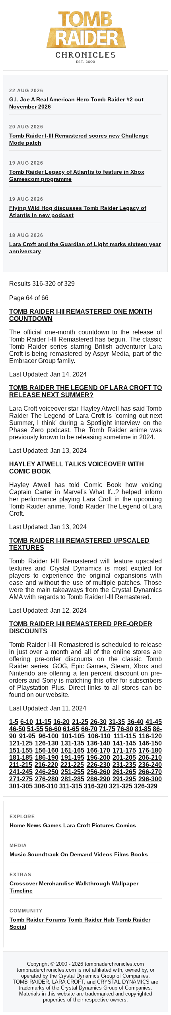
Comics (126, 825)
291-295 (124, 779)
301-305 (21, 786)
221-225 (72, 764)
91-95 (27, 736)
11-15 (43, 721)
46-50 (17, 729)
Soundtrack (43, 854)
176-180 (150, 750)
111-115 (125, 736)
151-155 (21, 750)
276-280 (46, 779)
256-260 (98, 772)
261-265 (124, 772)
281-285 (72, 779)
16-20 (61, 721)
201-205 (124, 757)
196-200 (98, 757)
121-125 (21, 743)
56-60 (53, 729)
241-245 (21, 772)
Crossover (23, 883)
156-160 (46, 750)
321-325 (120, 786)
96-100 (48, 736)
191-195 (72, 757)
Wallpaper (125, 883)
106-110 (99, 736)
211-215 (20, 764)
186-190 (46, 757)
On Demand (76, 854)
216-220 (46, 764)
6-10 (26, 721)
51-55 (35, 729)
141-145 (124, 743)
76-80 (125, 729)
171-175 (124, 750)
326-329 (145, 786)
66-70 (89, 729)
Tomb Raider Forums (38, 919)
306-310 (46, 786)
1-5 (13, 721)
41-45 (154, 721)
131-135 (72, 743)
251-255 (72, 772)
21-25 (80, 721)
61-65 (71, 729)
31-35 (117, 721)
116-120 (150, 736)
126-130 (46, 743)
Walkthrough (93, 883)
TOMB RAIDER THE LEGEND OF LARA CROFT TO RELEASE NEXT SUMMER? (85, 391)
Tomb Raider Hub (91, 919)
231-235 (124, 764)
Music (18, 854)
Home (17, 825)
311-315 (70, 786)
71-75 (107, 729)
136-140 (98, 743)
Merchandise (56, 883)
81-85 (143, 729)
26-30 (98, 721)
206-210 (150, 757)
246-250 (46, 772)
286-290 (98, 779)
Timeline (21, 890)
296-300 (150, 779)
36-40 (135, 721)
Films (121, 854)
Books (139, 854)
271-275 (21, 779)
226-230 (98, 764)
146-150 (150, 743)
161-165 (72, 750)
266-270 (150, 772)
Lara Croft (76, 825)
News (34, 825)
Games (52, 825)
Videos (103, 854)
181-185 (21, 757)
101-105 (73, 736)
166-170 (98, 750)
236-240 (150, 764)
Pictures (103, 825)
